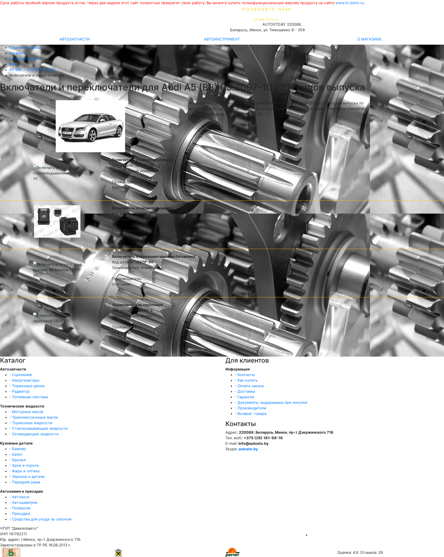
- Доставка (245, 391)
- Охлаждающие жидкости (34, 434)
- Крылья (17, 459)
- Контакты (245, 374)
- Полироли (20, 508)
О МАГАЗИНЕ (369, 39)
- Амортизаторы (24, 380)
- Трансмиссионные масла (33, 417)
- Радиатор (19, 391)
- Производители (250, 408)
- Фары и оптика (24, 471)
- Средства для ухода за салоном (40, 519)
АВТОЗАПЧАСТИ (74, 39)
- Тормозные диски (27, 385)
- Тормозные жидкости (30, 422)
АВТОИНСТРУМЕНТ (222, 39)
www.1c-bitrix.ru (350, 2)
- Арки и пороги (24, 465)
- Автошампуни (23, 502)
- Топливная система (28, 397)
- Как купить (246, 380)
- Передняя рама (24, 482)
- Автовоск (19, 497)
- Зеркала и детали (27, 476)
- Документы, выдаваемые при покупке (271, 402)
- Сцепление (20, 374)
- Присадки (19, 513)
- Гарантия (244, 397)
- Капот (16, 454)
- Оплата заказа (249, 385)
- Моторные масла (26, 411)
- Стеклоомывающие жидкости (38, 428)
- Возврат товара (250, 413)
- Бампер (17, 448)
